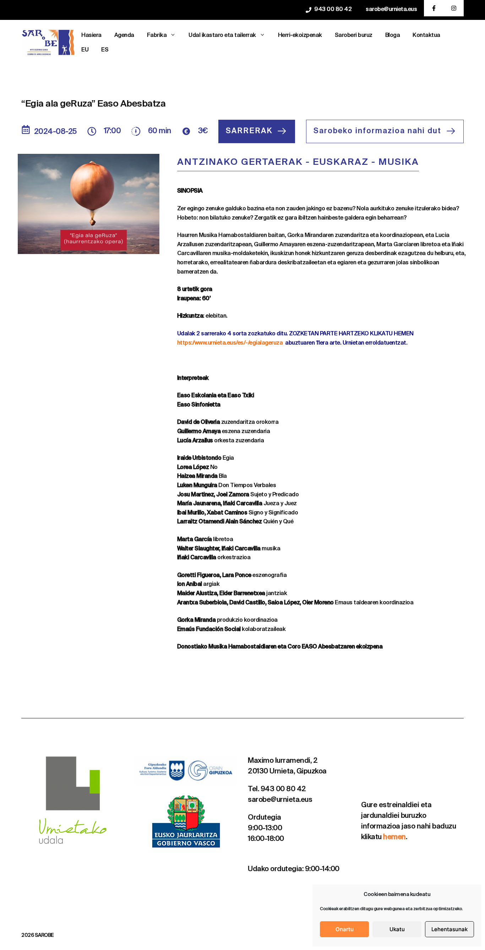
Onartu (345, 929)
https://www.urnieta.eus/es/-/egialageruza (230, 343)
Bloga (392, 35)
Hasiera (91, 35)
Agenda (124, 35)
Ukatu (397, 929)
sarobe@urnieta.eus (391, 9)
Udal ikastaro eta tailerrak (222, 35)
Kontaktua (426, 35)
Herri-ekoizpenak (300, 35)
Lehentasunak (449, 929)
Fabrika (157, 35)
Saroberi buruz (353, 35)
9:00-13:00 (265, 828)
